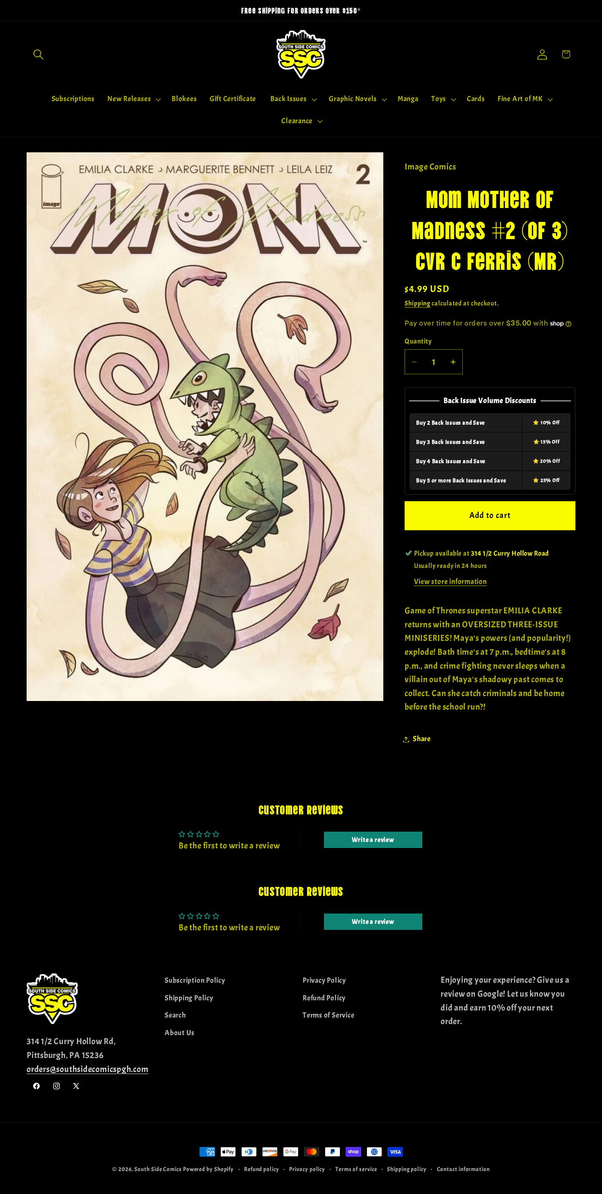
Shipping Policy (189, 997)
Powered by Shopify (208, 1169)
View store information (450, 582)
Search (175, 1015)
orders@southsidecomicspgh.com (88, 1068)
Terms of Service (328, 1015)
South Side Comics (157, 1169)
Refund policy (261, 1169)
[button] (38, 54)
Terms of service (356, 1169)
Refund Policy (324, 997)
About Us (180, 1032)
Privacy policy (307, 1169)
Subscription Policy (195, 980)
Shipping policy (407, 1169)
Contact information (463, 1169)
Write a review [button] (373, 840)
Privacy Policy (324, 980)
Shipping (417, 304)
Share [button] (422, 739)
